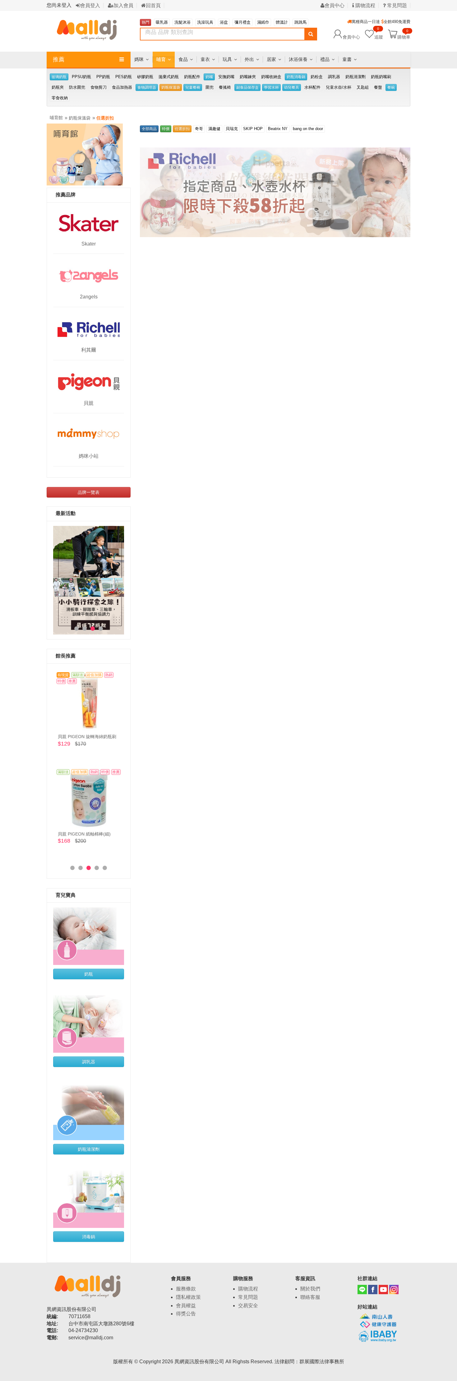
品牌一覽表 (88, 492)
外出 (249, 59)
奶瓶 (88, 973)
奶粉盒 (317, 76)
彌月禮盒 (242, 22)
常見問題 (396, 5)
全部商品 (149, 129)
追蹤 (378, 34)
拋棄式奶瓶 (169, 76)
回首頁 (153, 5)
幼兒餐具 (291, 87)
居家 (271, 59)
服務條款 (186, 1288)
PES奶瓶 (123, 76)
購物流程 (364, 5)
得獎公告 (186, 1313)
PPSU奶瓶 (81, 76)
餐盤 (378, 87)
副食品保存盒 (247, 87)
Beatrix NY (278, 128)
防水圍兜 (77, 87)
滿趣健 (214, 128)
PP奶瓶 (103, 76)
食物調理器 (146, 87)
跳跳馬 (300, 22)
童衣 (205, 59)
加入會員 (123, 5)
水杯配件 (312, 87)
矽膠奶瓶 (145, 76)
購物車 (403, 37)
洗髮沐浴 (182, 22)
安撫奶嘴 (226, 76)
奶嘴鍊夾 (248, 76)
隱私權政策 (188, 1297)
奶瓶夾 (58, 87)
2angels (89, 296)
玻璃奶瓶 (59, 77)
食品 (183, 59)
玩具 (227, 59)
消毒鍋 (88, 1236)
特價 (165, 129)
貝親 (89, 403)
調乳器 (334, 76)
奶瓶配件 (192, 76)
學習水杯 (271, 87)
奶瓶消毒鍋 (296, 77)
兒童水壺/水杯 (338, 87)
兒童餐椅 (192, 87)
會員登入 (90, 5)
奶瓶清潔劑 (355, 76)
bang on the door (308, 128)
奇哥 (199, 128)
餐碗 (391, 87)
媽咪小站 (89, 456)
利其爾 (88, 350)
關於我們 (310, 1288)
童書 (347, 59)
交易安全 (248, 1305)
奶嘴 (209, 77)
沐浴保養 (298, 59)
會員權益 (186, 1305)
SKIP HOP (253, 128)
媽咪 (139, 59)
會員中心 (334, 5)
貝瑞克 (232, 128)
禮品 (325, 59)
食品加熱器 (122, 87)
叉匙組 (363, 87)
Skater (88, 243)
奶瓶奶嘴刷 (381, 76)
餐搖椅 (225, 87)
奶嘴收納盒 (271, 76)
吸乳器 (162, 22)
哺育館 (56, 117)
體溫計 (282, 22)
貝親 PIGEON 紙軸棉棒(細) (84, 833)
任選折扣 (105, 117)
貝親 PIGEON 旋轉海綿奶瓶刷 (87, 736)
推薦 (59, 59)
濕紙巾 (263, 22)
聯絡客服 (310, 1297)
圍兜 (209, 87)
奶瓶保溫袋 (170, 87)
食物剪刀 (98, 87)
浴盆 (224, 22)
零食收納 (60, 98)
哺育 (161, 59)
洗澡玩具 (205, 22)
